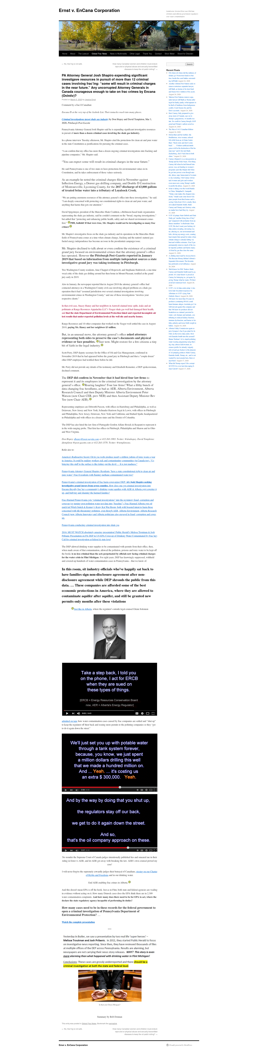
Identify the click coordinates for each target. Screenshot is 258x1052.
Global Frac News (99, 53)
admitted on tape (69, 721)
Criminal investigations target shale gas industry (85, 119)
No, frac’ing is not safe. (72, 63)
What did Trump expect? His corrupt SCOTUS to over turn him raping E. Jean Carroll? (181, 366)
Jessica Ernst (90, 99)
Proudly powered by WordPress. (180, 1045)
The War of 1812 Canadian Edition (181, 129)
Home (64, 53)
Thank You (147, 53)
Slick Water (170, 53)
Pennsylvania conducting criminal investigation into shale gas (90, 525)
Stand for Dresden (185, 53)
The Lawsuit (83, 53)
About (72, 53)
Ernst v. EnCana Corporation (89, 10)
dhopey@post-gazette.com (86, 438)
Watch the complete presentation (78, 922)
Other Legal (135, 53)
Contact (158, 53)
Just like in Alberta (83, 608)
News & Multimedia (118, 53)
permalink (113, 1023)
